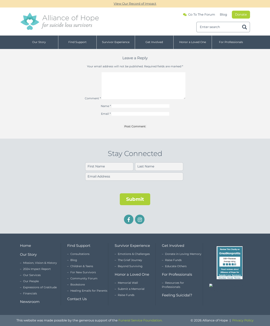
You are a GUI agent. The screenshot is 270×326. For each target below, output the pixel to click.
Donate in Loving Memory (183, 254)
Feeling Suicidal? (177, 295)
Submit (135, 199)
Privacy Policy (243, 320)
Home (25, 245)
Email (106, 114)
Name (106, 106)
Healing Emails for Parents (88, 290)
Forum (201, 14)
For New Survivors (83, 272)
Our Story (39, 42)
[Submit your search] (244, 27)
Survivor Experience (115, 42)
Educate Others (176, 266)
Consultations (80, 254)
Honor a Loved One (192, 42)
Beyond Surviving (130, 266)
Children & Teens (81, 266)
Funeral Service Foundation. (140, 320)
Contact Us (77, 299)
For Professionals (231, 42)
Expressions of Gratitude (40, 287)
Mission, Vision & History (40, 263)
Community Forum (83, 278)
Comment (93, 98)
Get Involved (154, 42)
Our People (31, 281)
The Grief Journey (130, 260)
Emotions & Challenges (134, 254)
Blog (223, 14)
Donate (241, 14)
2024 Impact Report (37, 269)
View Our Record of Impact (135, 4)
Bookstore (77, 284)
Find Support (77, 42)
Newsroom (30, 302)
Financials (30, 293)
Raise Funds (126, 295)
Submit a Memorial (131, 289)
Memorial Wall (128, 283)
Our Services (32, 275)
